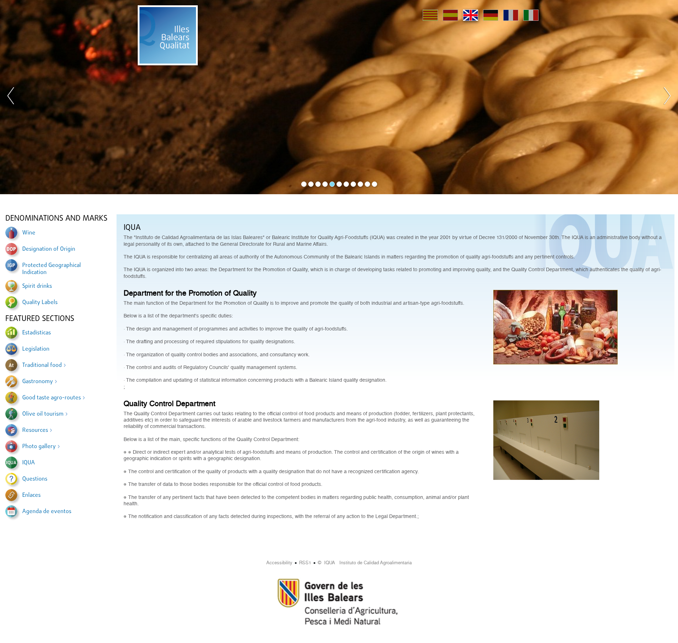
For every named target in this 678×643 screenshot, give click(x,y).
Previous (11, 97)
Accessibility (279, 562)
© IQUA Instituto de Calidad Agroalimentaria (365, 562)
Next (667, 97)
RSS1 (305, 562)
